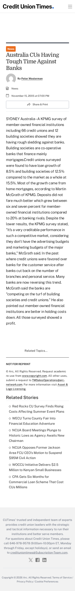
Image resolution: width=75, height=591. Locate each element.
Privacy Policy (25, 581)
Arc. (25, 577)
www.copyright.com (34, 375)
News (10, 48)
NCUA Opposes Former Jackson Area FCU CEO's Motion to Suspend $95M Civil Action (35, 453)
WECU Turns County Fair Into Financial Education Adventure (32, 420)
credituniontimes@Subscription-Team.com (39, 552)
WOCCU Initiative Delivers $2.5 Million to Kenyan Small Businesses (35, 467)
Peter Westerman (32, 78)
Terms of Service (62, 577)
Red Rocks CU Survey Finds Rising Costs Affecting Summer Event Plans (36, 408)
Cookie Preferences (46, 581)
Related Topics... (36, 350)
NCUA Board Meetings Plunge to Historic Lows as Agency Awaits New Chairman (36, 435)
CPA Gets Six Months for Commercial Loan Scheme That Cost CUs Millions (36, 482)
